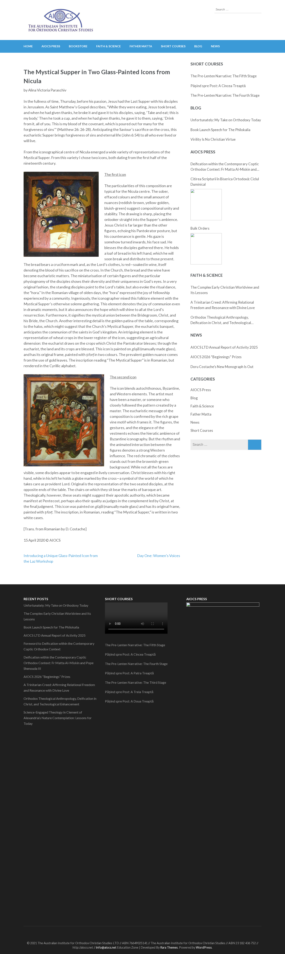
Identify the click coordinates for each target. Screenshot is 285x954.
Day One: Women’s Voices (158, 555)
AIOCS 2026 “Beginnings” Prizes (216, 357)
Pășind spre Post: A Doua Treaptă (129, 701)
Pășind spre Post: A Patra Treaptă (129, 673)
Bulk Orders (199, 228)
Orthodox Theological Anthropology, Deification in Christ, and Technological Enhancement (220, 320)
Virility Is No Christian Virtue (213, 139)
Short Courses (173, 46)
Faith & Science (108, 46)
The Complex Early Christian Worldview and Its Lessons (224, 290)
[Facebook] (129, 932)
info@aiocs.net (106, 947)
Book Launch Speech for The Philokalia (220, 130)
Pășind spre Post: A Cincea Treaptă (218, 86)
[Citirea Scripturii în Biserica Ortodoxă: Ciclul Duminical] (206, 204)
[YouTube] (151, 932)
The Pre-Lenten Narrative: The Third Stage (135, 682)
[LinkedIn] (144, 932)
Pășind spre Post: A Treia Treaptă (129, 692)
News (215, 46)
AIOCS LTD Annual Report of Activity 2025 (224, 347)
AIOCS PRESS (51, 46)
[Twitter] (136, 932)
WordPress (204, 947)
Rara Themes (169, 947)
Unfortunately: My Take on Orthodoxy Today (225, 120)
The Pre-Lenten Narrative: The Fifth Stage (223, 76)
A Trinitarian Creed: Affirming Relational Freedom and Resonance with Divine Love (222, 305)
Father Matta (141, 46)
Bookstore (78, 46)
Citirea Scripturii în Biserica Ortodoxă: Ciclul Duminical (224, 182)
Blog (198, 46)
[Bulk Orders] (206, 248)
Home (28, 46)
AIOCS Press (200, 390)
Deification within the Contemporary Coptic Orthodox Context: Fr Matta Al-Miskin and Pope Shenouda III (224, 167)
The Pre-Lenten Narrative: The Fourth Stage (225, 95)
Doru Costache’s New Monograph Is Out (221, 366)
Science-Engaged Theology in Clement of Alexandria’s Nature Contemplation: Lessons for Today (58, 717)
